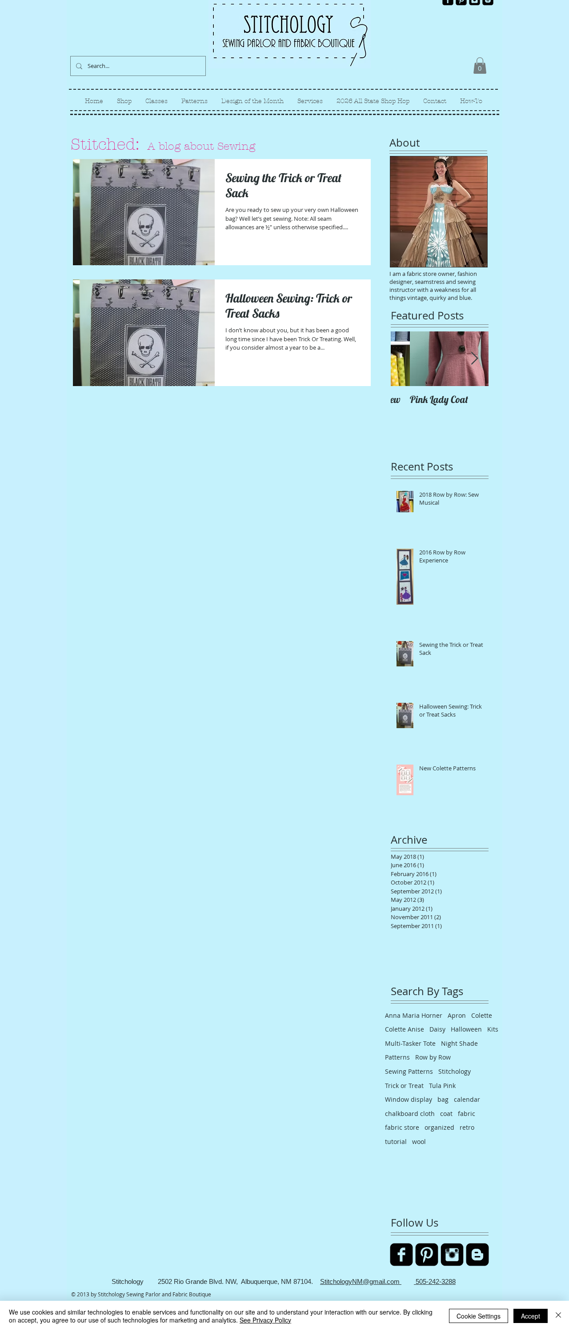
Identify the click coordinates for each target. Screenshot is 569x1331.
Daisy (437, 1029)
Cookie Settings (479, 1315)
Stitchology (454, 1071)
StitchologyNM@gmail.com (360, 1281)
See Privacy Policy (265, 1319)
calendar (467, 1099)
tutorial (396, 1141)
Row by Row (433, 1057)
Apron (457, 1015)
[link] (480, 65)
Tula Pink (442, 1085)
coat (446, 1113)
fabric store (402, 1127)
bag (443, 1099)
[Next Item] (474, 359)
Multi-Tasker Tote (410, 1043)
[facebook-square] (401, 1254)
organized (439, 1127)
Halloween (466, 1029)
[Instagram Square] (452, 1254)
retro (467, 1127)
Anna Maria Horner (413, 1015)
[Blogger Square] (477, 1254)
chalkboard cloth (410, 1113)
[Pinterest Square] (426, 1254)
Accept (530, 1315)
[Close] (558, 1316)
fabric (466, 1113)
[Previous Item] (405, 359)
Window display (408, 1099)
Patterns (397, 1057)
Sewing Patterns (409, 1071)
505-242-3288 (435, 1281)
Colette (481, 1015)
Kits (492, 1029)
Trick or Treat (404, 1085)
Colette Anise (404, 1029)
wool (419, 1141)
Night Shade (459, 1043)
